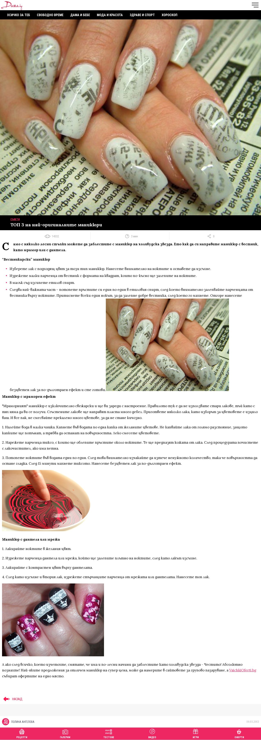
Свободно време (50, 15)
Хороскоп (169, 15)
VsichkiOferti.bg (242, 670)
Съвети (15, 219)
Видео (152, 737)
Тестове (108, 737)
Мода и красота (110, 15)
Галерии (65, 737)
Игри (196, 737)
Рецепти (21, 737)
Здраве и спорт (142, 15)
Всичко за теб (18, 15)
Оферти (239, 737)
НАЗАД (16, 699)
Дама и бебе (80, 15)
